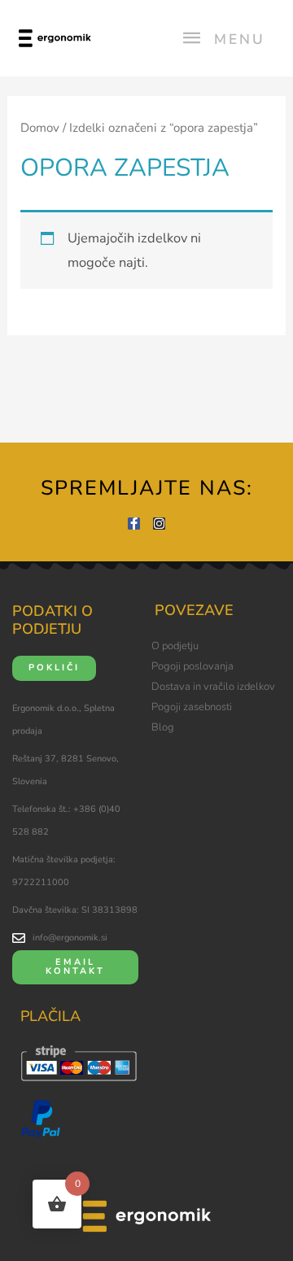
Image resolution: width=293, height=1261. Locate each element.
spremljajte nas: (147, 488)
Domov (39, 128)
